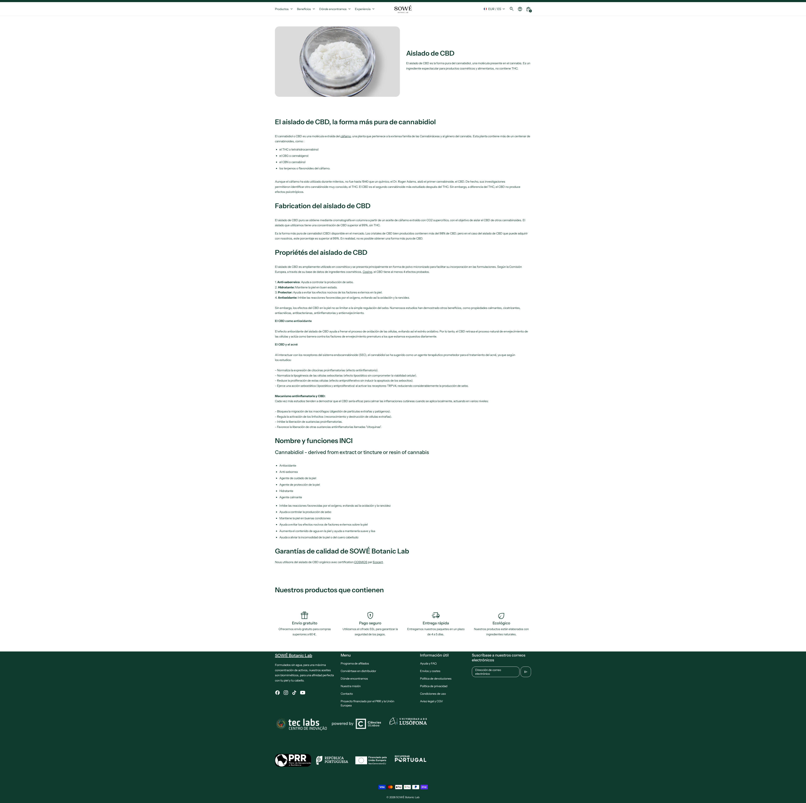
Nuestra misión (351, 686)
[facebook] (277, 692)
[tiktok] (294, 692)
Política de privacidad (433, 686)
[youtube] (302, 692)
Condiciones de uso (433, 694)
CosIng (367, 272)
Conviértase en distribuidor (358, 671)
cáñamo (345, 136)
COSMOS (360, 562)
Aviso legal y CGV (431, 701)
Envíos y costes (430, 671)
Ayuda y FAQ (428, 663)
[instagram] (285, 692)
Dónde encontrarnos (354, 678)
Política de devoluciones (435, 678)
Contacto (347, 694)
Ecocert (378, 562)
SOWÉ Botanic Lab (408, 797)
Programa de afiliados (355, 663)
